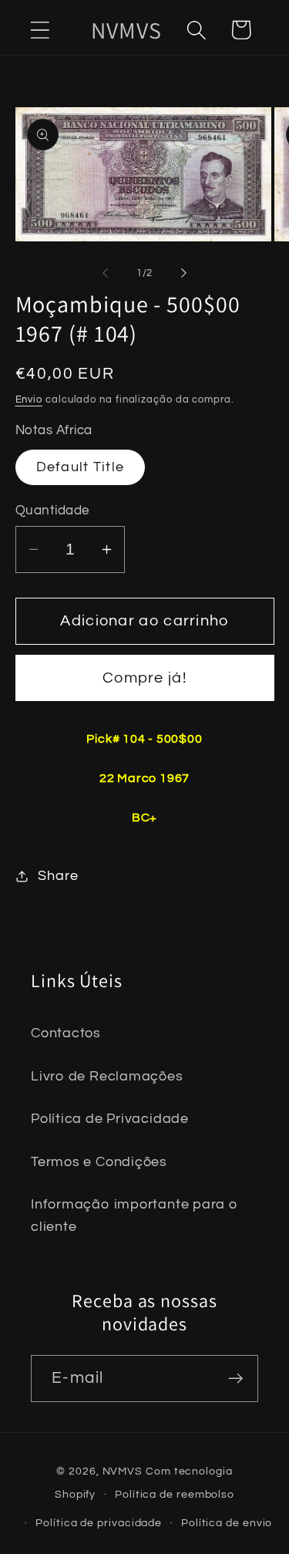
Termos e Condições (99, 1162)
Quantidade (52, 510)
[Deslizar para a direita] (183, 273)
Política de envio (226, 1523)
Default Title (80, 467)
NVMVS (122, 1471)
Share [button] (58, 875)
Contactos (66, 1033)
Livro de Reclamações (107, 1076)
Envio (29, 399)
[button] (40, 30)
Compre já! (144, 678)
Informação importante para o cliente (134, 1215)
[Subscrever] (235, 1378)
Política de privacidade (98, 1523)
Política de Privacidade (110, 1118)
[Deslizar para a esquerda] (106, 273)
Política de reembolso (174, 1494)
